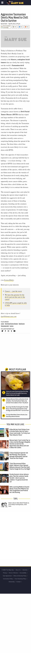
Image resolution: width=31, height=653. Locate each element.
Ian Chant (4, 23)
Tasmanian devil (5, 326)
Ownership (12, 581)
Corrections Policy (8, 578)
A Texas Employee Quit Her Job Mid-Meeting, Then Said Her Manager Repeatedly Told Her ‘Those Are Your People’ (18, 455)
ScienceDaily (8, 280)
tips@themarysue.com (8, 316)
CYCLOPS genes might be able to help (16, 304)
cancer (2, 323)
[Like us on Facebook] (5, 332)
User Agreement (7, 575)
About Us (18, 570)
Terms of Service (13, 573)
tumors (11, 326)
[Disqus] (15, 535)
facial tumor (22, 323)
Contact (18, 581)
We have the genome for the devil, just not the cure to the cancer (15, 297)
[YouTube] (14, 332)
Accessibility (23, 573)
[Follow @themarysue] (2, 332)
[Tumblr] (11, 332)
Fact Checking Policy (20, 578)
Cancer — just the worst (13, 291)
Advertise (24, 570)
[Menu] (2, 2)
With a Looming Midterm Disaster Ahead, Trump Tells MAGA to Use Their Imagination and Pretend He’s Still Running (19, 489)
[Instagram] (8, 332)
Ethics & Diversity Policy (20, 575)
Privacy (5, 573)
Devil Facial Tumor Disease (11, 323)
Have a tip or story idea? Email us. (18, 503)
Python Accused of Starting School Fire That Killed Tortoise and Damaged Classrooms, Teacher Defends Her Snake (17, 393)
